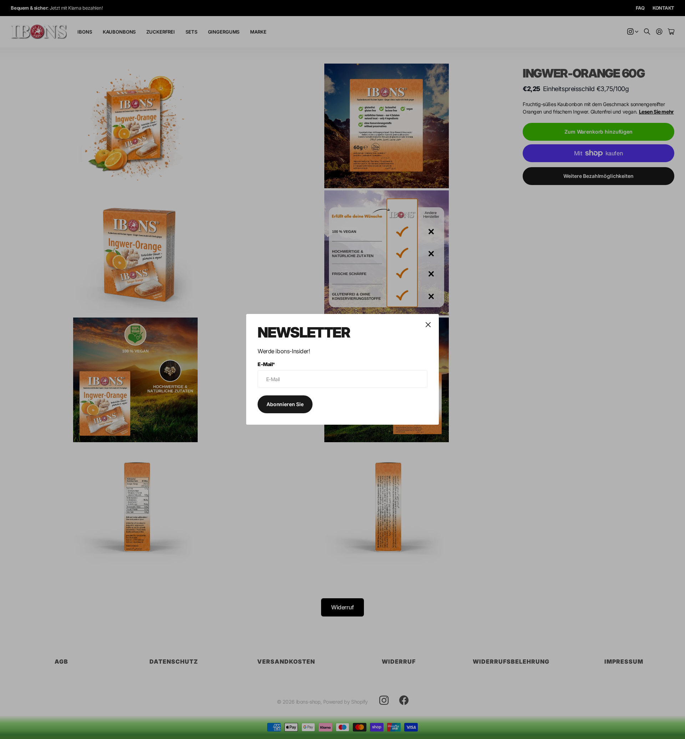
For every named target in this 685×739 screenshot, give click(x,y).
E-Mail (266, 364)
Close (428, 324)
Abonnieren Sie (285, 404)
